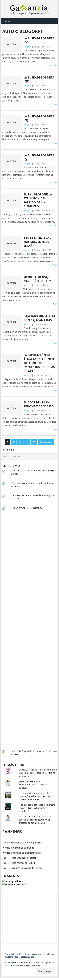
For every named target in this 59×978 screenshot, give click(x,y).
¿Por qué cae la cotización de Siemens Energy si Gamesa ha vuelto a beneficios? (37, 808)
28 (34, 442)
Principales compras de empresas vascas (21, 853)
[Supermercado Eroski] (15, 884)
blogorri (27, 47)
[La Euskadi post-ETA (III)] (12, 83)
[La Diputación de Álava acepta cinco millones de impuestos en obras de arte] (12, 361)
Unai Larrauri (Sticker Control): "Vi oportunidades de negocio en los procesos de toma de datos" (35, 819)
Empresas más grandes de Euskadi (18, 863)
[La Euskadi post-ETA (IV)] (12, 44)
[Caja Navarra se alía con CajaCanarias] (12, 322)
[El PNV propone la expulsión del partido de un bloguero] (12, 200)
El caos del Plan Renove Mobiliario (38, 404)
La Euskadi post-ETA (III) (38, 79)
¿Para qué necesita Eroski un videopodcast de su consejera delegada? (33, 784)
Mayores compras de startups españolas (21, 842)
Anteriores (46, 442)
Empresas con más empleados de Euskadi (22, 868)
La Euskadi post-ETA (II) (38, 118)
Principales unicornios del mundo (18, 847)
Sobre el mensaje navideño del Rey (37, 279)
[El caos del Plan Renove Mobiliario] (12, 408)
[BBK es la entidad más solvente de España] (12, 243)
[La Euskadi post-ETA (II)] (12, 122)
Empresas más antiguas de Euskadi (19, 858)
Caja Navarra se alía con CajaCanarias (39, 318)
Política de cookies (32, 965)
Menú (7, 21)
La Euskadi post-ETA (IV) (38, 40)
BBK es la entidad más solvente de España (37, 241)
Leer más (52, 65)
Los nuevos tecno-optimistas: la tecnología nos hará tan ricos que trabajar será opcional (35, 796)
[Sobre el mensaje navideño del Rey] (12, 283)
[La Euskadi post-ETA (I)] (12, 161)
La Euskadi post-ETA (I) (38, 157)
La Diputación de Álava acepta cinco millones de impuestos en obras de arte (39, 363)
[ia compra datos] (12, 881)
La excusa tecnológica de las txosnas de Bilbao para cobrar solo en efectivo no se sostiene (38, 772)
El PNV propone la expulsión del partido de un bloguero (37, 200)
